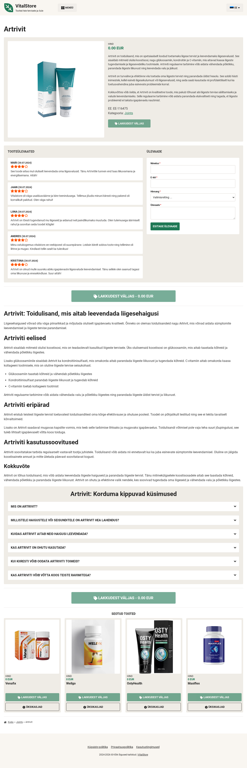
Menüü (69, 7)
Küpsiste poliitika (98, 747)
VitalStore (143, 754)
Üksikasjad (34, 706)
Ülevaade (156, 205)
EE (235, 7)
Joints (128, 113)
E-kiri (154, 177)
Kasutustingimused (148, 747)
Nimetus (155, 163)
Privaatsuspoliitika (122, 747)
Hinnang (156, 191)
